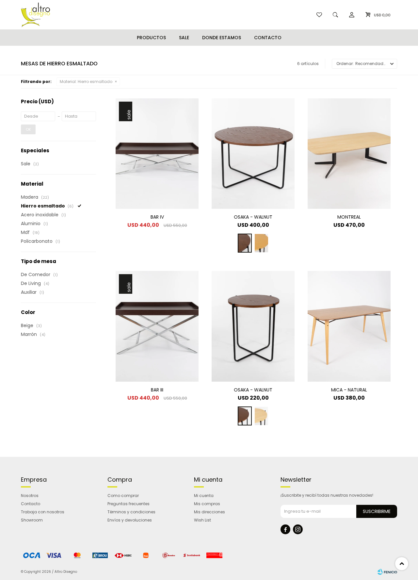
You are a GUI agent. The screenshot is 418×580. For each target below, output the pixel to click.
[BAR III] (157, 326)
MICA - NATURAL (349, 390)
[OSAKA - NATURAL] (261, 243)
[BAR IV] (157, 153)
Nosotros (30, 495)
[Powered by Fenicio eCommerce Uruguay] (387, 572)
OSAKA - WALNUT (253, 217)
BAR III (157, 390)
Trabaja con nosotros (42, 512)
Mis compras (207, 503)
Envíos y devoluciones (129, 520)
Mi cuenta (204, 495)
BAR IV (157, 217)
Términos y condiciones (131, 512)
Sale (184, 37)
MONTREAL (349, 217)
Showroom (32, 520)
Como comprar (123, 495)
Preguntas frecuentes (128, 503)
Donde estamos (221, 37)
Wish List (202, 520)
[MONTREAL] (349, 153)
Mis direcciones (209, 512)
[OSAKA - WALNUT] (253, 153)
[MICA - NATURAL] (349, 326)
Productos (151, 37)
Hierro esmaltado (86, 81)
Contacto (267, 37)
